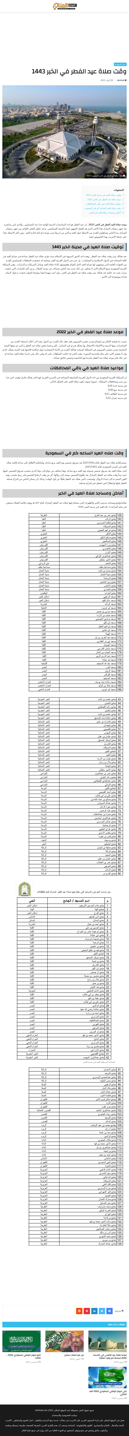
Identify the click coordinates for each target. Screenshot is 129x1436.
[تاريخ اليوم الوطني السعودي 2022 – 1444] (21, 1341)
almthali (120, 80)
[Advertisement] (64, 37)
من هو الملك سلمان (74, 1355)
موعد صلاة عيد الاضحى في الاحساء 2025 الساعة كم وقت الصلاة (110, 1356)
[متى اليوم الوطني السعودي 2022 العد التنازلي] (107, 1377)
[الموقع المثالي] (64, 6)
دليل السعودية (120, 64)
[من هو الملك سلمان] (64, 1341)
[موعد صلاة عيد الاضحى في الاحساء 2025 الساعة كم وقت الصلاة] (107, 1341)
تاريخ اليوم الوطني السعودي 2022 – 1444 (23, 1356)
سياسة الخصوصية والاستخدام (64, 1415)
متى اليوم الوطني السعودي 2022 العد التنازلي (108, 1392)
